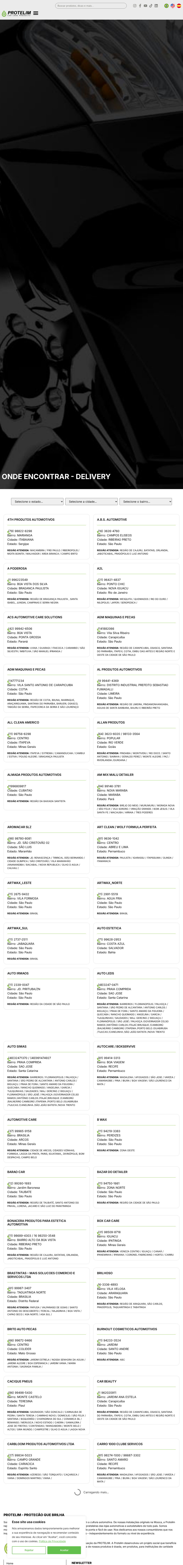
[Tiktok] (151, 5)
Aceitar (64, 1550)
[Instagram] (135, 5)
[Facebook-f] (140, 5)
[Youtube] (145, 5)
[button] (107, 11)
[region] (46, 1537)
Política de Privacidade (52, 1541)
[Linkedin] (156, 5)
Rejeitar (29, 1550)
